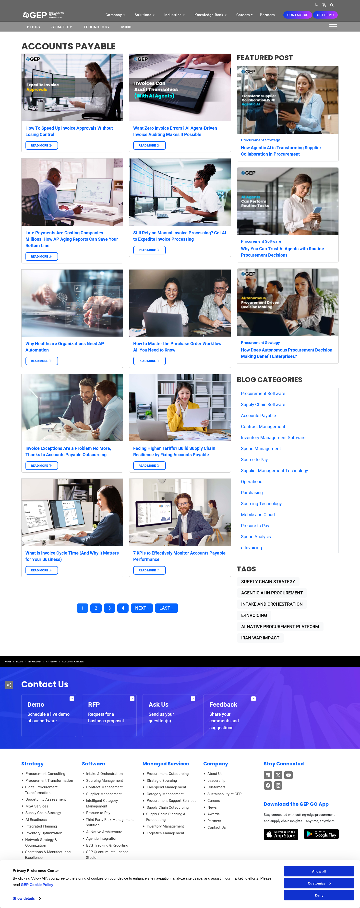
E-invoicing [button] (254, 615)
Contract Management (263, 426)
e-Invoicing (251, 547)
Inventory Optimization (43, 833)
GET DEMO (325, 15)
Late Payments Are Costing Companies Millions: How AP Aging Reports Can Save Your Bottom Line (71, 239)
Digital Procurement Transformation (41, 790)
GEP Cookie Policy (37, 885)
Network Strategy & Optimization (41, 843)
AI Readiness (36, 819)
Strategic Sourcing (162, 780)
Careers (243, 15)
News (212, 807)
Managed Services (166, 763)
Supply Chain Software (263, 404)
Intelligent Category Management (102, 803)
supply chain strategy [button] (268, 581)
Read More (42, 145)
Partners (267, 15)
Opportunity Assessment (45, 799)
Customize (316, 883)
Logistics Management (165, 833)
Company (114, 15)
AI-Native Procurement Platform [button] (280, 626)
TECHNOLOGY (34, 661)
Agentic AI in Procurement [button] (272, 592)
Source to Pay (254, 459)
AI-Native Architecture (104, 832)
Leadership (216, 780)
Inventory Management (165, 826)
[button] (324, 5)
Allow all (319, 871)
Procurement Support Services (171, 800)
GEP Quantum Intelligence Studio (107, 855)
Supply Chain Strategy (43, 813)
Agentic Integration (101, 838)
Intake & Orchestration (104, 774)
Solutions (144, 15)
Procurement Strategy (260, 140)
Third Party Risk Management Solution (110, 822)
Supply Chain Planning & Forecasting (165, 817)
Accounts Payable (258, 415)
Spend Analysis (256, 536)
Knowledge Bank (209, 15)
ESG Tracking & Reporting (107, 845)
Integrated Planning (41, 826)
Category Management (165, 794)
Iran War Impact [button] (260, 637)
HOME (8, 661)
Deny (319, 895)
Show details (24, 898)
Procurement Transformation (49, 780)
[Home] (43, 15)
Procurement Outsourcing (168, 774)
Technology (97, 27)
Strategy (61, 27)
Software (93, 763)
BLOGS (33, 27)
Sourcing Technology (261, 503)
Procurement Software (261, 241)
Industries (173, 15)
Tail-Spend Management (166, 787)
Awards (213, 814)
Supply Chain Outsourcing (168, 807)
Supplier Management (104, 794)
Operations (251, 481)
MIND (126, 27)
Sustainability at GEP (224, 794)
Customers (216, 787)
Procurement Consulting (45, 774)
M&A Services (36, 806)
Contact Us (297, 15)
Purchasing (252, 492)
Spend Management (261, 448)
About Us (215, 774)
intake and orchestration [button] (272, 604)
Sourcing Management (104, 780)
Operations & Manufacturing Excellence (48, 855)
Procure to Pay (255, 525)
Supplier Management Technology (274, 470)
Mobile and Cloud (258, 514)
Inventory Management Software (273, 437)
